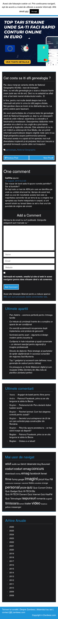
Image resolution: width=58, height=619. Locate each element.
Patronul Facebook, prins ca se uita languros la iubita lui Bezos (29, 400)
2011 (11, 583)
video (36, 502)
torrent (21, 504)
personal (12, 487)
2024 (11, 534)
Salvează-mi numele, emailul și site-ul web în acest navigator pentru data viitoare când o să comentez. (28, 278)
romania (40, 498)
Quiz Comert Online (42, 487)
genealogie (11, 149)
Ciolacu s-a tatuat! (27, 441)
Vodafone (44, 504)
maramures (9, 483)
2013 (11, 576)
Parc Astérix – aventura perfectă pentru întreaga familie (31, 316)
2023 (11, 538)
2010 (11, 587)
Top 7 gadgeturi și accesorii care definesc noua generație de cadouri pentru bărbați (30, 362)
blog (39, 464)
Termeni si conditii (10, 609)
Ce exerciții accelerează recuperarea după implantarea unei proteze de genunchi (28, 329)
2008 (11, 595)
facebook (35, 473)
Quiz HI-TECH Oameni (16, 494)
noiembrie (25, 483)
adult (8, 464)
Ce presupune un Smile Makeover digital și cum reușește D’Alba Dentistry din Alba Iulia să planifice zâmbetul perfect (30, 370)
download (10, 473)
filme (8, 479)
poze (23, 487)
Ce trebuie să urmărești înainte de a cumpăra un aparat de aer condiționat (31, 323)
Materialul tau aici (45, 609)
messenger (17, 483)
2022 (11, 542)
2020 (11, 549)
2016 (11, 564)
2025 (11, 530)
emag (25, 473)
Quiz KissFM (46, 494)
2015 (11, 568)
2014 (11, 572)
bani (18, 464)
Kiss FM (49, 479)
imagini (31, 478)
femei (44, 473)
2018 (11, 557)
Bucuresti (45, 463)
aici (26, 11)
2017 (11, 561)
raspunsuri (29, 498)
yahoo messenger (13, 507)
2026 (11, 526)
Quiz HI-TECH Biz (26, 491)
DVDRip (18, 474)
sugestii (49, 498)
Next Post (48, 157)
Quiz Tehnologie (13, 498)
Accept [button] (34, 11)
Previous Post (12, 157)
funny (15, 479)
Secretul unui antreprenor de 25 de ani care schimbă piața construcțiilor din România (29, 421)
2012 (11, 580)
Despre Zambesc (27, 609)
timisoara (12, 503)
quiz (30, 487)
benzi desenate (28, 464)
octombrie (37, 483)
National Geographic (26, 149)
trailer (28, 503)
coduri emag (22, 468)
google (21, 479)
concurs (37, 468)
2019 (11, 553)
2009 (11, 591)
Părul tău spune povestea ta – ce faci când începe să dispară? (30, 429)
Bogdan (12, 434)
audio (14, 464)
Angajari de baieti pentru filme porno (34, 394)
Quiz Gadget (11, 491)
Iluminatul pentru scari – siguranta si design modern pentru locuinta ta (28, 336)
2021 (11, 545)
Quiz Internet (34, 494)
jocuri (41, 479)
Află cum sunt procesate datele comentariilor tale (25, 296)
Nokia (31, 483)
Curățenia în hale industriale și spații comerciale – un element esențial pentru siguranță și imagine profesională (30, 344)
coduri (9, 468)
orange (45, 483)
